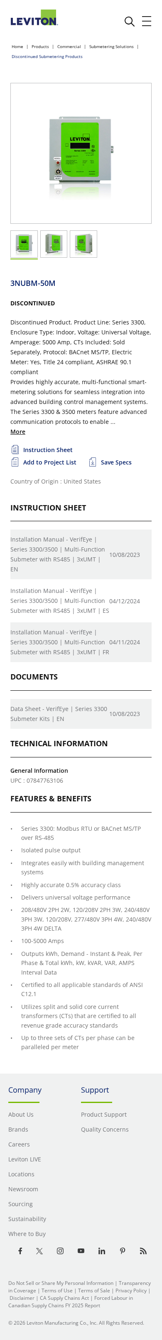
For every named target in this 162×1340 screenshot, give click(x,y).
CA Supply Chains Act (64, 1297)
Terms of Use (57, 1290)
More (17, 431)
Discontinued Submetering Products (47, 56)
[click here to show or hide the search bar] (130, 22)
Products (40, 46)
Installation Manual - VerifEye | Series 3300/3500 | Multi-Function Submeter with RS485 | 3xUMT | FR (59, 642)
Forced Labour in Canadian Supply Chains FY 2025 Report (70, 1301)
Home (17, 46)
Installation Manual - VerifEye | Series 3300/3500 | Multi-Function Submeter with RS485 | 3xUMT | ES (59, 600)
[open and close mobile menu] (147, 21)
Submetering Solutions (111, 46)
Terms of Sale (94, 1290)
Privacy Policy (131, 1290)
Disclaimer (22, 1297)
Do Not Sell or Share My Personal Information (60, 1283)
